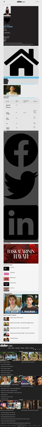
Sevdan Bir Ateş (13, 282)
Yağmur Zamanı (8, 128)
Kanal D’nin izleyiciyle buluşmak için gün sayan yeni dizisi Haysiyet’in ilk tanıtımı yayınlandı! (15, 418)
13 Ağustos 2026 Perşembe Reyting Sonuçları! (8, 414)
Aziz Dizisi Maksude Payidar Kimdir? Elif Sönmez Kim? (11, 96)
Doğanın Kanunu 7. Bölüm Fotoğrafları (7, 374)
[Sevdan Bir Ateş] (6, 284)
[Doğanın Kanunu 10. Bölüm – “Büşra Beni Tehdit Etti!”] (6, 329)
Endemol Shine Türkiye (35, 111)
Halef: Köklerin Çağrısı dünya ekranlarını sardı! (8, 416)
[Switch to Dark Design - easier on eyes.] (36, 1)
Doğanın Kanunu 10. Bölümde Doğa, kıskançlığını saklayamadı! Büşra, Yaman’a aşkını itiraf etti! (16, 423)
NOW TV (24, 112)
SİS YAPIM (35, 123)
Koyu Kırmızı (7, 119)
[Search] (37, 2)
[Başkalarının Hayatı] (21, 254)
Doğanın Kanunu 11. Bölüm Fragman (16, 317)
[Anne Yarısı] (6, 269)
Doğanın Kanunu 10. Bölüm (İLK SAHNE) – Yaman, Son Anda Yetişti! (22, 333)
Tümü (37, 84)
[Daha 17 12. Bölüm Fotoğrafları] (10, 356)
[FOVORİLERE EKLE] (7, 18)
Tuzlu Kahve (12, 272)
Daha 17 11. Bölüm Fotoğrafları (5, 364)
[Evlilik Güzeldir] (6, 279)
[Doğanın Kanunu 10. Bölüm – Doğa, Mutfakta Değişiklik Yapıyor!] (6, 324)
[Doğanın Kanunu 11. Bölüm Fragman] (6, 319)
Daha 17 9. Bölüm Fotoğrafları (5, 372)
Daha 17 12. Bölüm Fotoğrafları (5, 362)
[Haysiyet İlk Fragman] (6, 340)
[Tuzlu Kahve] (6, 274)
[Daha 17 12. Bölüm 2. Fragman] (21, 304)
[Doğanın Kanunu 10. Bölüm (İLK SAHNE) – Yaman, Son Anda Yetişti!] (6, 334)
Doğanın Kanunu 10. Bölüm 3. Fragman (7, 396)
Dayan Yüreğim (8, 113)
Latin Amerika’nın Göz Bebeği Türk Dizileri (7, 410)
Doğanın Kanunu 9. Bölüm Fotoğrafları (7, 366)
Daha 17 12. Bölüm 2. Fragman (10, 315)
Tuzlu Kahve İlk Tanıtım (4, 398)
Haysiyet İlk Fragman (14, 338)
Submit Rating (7, 32)
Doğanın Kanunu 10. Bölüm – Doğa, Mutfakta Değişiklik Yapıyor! (22, 322)
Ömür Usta (12, 287)
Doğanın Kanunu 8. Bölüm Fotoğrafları (7, 370)
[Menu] (4, 2)
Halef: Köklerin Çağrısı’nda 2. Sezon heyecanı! (8, 412)
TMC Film (34, 118)
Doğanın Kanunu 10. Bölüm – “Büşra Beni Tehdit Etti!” (20, 327)
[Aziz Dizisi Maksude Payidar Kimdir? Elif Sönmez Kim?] (12, 90)
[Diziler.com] (21, 1)
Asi (6, 123)
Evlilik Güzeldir (12, 277)
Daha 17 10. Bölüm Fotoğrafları (5, 368)
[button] (21, 150)
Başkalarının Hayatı (8, 264)
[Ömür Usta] (6, 289)
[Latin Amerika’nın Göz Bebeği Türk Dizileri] (10, 404)
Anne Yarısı (12, 267)
